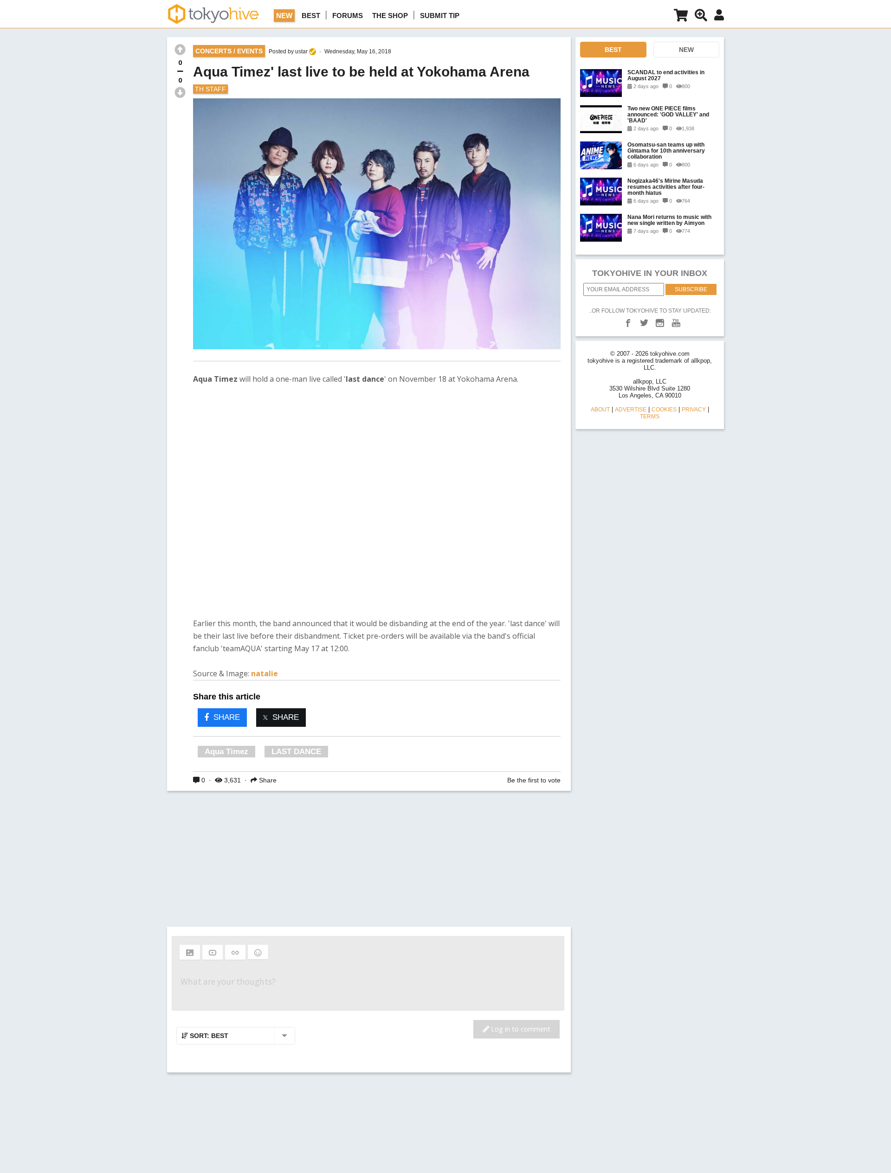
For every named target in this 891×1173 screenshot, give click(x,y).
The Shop (390, 15)
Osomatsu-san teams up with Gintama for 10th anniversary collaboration (666, 150)
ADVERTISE (630, 409)
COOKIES (664, 409)
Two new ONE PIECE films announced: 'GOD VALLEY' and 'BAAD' (668, 114)
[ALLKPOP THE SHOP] (681, 16)
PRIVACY (694, 409)
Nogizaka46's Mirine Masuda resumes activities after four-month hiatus (665, 187)
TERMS (649, 416)
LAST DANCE (296, 751)
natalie (264, 673)
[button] (190, 952)
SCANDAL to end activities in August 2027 (665, 75)
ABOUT (600, 409)
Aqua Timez (226, 751)
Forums (347, 15)
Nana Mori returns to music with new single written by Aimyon (669, 220)
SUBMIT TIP (439, 15)
